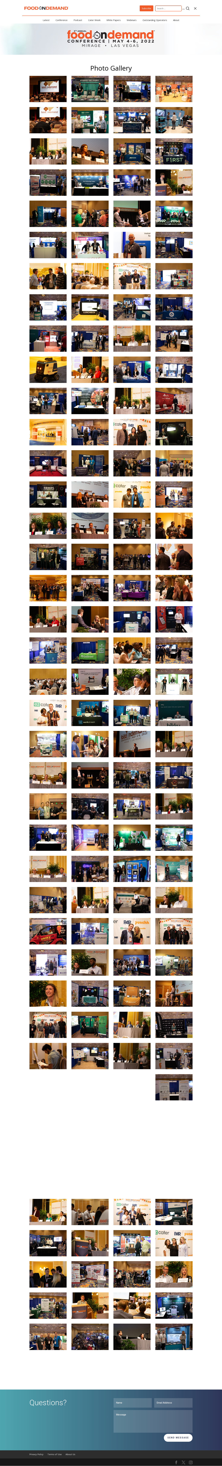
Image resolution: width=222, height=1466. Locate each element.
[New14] (174, 1286)
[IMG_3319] (174, 756)
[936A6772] (90, 319)
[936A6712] (174, 631)
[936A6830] (174, 1349)
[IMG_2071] (48, 288)
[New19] (132, 943)
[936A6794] (174, 787)
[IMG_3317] (48, 1037)
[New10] (90, 382)
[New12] (132, 662)
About (176, 20)
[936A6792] (48, 413)
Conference (62, 20)
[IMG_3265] (48, 1193)
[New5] (132, 787)
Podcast (78, 20)
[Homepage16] (48, 132)
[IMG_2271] (90, 631)
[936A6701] (48, 475)
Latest (46, 20)
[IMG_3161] (48, 1005)
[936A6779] (132, 132)
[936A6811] (174, 850)
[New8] (174, 1193)
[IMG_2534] (90, 163)
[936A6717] (132, 195)
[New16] (90, 1162)
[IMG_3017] (174, 538)
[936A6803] (48, 1318)
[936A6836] (90, 1068)
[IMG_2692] (90, 912)
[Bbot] (48, 725)
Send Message (178, 1437)
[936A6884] (90, 350)
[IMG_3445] (48, 1224)
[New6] (48, 818)
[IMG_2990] (90, 1099)
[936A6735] (174, 132)
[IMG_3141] (90, 974)
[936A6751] (132, 818)
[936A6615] (48, 506)
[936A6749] (90, 413)
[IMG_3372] (174, 569)
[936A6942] (132, 538)
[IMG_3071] (90, 1255)
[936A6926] (90, 662)
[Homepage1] (132, 756)
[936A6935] (174, 974)
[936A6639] (174, 288)
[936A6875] (174, 413)
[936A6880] (132, 912)
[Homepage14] (174, 1005)
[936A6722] (174, 319)
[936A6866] (132, 319)
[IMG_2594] (90, 538)
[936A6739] (132, 600)
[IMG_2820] (132, 350)
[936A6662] (174, 1318)
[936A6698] (90, 881)
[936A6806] (90, 195)
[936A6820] (48, 319)
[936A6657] (48, 569)
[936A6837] (174, 350)
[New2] (90, 444)
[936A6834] (174, 1099)
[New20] (174, 1255)
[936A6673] (90, 818)
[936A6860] (132, 382)
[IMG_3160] (48, 787)
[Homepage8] (48, 1380)
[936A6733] (174, 881)
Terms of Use (54, 1454)
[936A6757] (174, 101)
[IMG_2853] (174, 818)
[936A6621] (174, 444)
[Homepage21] (132, 1193)
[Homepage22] (132, 1286)
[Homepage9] (90, 288)
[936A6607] (132, 1005)
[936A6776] (90, 1286)
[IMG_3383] (48, 631)
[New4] (132, 569)
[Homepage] (90, 1349)
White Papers (113, 20)
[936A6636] (132, 1255)
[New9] (48, 1349)
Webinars (132, 20)
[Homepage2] (48, 662)
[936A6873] (90, 850)
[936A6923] (132, 850)
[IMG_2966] (174, 195)
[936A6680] (174, 1068)
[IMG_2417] (90, 756)
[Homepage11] (132, 1318)
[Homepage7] (174, 475)
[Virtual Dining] (48, 600)
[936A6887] (174, 382)
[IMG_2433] (90, 506)
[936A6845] (90, 694)
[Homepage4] (174, 1162)
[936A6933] (48, 912)
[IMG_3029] (174, 912)
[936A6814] (132, 881)
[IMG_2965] (48, 881)
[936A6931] (90, 1130)
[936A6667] (174, 1037)
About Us (70, 1454)
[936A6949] (90, 569)
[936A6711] (132, 974)
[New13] (132, 694)
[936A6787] (174, 1224)
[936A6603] (48, 226)
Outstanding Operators (155, 20)
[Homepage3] (48, 943)
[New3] (174, 662)
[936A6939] (48, 756)
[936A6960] (132, 1130)
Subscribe (146, 8)
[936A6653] (90, 475)
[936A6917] (90, 257)
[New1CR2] (132, 475)
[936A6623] (90, 725)
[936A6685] (174, 725)
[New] (48, 1099)
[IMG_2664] (90, 787)
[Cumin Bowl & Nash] (132, 506)
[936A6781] (90, 600)
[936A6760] (174, 694)
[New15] (48, 538)
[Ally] (174, 943)
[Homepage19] (48, 694)
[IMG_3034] (90, 1318)
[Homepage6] (132, 1162)
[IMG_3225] (132, 1068)
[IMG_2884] (132, 413)
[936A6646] (90, 132)
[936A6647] (90, 1037)
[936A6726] (90, 943)
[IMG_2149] (90, 1224)
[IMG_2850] (90, 1193)
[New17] (48, 163)
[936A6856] (174, 226)
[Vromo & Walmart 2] (132, 444)
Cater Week (94, 20)
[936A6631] (132, 725)
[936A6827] (48, 195)
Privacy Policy (36, 1454)
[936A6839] (132, 101)
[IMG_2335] (48, 1068)
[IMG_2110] (132, 257)
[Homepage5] (48, 444)
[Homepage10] (132, 1037)
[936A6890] (48, 850)
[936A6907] (48, 974)
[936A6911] (90, 101)
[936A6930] (132, 631)
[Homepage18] (132, 226)
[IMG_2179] (48, 101)
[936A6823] (48, 257)
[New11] (48, 382)
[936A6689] (48, 350)
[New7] (90, 226)
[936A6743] (48, 1255)
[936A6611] (132, 163)
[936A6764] (174, 257)
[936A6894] (174, 163)
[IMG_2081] (48, 1286)
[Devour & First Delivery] (132, 288)
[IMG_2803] (174, 600)
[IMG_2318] (132, 1349)
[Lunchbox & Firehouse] (132, 1224)
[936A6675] (90, 1005)
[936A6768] (174, 506)
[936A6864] (174, 1130)
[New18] (48, 1130)
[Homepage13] (48, 1162)
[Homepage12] (132, 1099)
